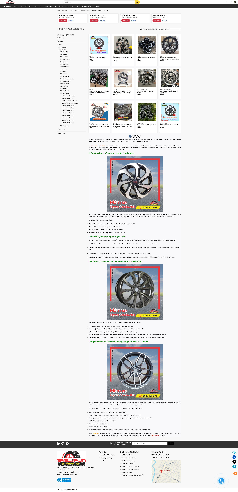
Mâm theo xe (75, 10)
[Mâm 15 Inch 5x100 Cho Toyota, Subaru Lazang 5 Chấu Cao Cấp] (123, 78)
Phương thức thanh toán (129, 458)
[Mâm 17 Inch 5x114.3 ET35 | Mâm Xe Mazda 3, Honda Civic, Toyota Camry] (99, 112)
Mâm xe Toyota (85, 10)
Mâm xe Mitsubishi (65, 81)
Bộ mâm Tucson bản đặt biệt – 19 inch (98, 58)
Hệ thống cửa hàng (106, 458)
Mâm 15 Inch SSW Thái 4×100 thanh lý (145, 92)
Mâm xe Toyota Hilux (67, 110)
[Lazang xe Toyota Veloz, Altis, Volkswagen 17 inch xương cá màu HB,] (170, 45)
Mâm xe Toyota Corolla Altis (70, 100)
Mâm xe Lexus (64, 74)
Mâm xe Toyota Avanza (68, 96)
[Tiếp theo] (139, 136)
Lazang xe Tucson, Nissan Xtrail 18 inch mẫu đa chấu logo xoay (99, 92)
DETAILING (47, 6)
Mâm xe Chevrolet (65, 59)
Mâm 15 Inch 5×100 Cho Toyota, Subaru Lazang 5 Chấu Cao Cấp (122, 92)
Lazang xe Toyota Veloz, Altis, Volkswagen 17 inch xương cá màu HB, (169, 58)
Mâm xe (27, 6)
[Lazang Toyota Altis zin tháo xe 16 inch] (147, 45)
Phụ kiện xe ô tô (61, 133)
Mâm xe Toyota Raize (68, 115)
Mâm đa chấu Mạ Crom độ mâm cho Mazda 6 (146, 125)
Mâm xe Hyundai (64, 66)
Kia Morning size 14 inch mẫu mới (122, 57)
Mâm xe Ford (63, 61)
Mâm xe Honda (64, 64)
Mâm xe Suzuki (64, 91)
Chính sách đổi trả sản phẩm (130, 466)
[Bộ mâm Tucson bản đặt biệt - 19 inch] (99, 45)
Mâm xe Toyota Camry (68, 98)
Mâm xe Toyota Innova (68, 113)
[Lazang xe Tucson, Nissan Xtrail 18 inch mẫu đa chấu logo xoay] (99, 78)
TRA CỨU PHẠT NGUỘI (83, 6)
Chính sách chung (127, 455)
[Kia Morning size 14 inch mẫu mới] (123, 45)
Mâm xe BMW (64, 57)
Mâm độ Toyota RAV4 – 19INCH (169, 124)
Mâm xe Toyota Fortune (68, 105)
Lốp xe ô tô (60, 41)
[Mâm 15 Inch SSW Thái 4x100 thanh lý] (147, 78)
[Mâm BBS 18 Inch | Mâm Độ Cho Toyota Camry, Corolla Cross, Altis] (123, 112)
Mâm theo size (62, 47)
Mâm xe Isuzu (64, 69)
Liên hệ (96, 6)
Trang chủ (7, 6)
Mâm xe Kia (63, 71)
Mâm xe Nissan (64, 83)
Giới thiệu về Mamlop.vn (107, 455)
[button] (34, 2)
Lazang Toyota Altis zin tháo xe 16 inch (146, 58)
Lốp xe (37, 6)
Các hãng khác (64, 52)
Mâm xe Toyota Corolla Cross (70, 103)
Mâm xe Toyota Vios (67, 120)
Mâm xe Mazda (64, 76)
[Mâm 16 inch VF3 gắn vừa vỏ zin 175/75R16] (170, 78)
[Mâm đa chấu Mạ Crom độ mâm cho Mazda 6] (147, 112)
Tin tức (68, 6)
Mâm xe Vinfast (64, 126)
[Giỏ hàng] (235, 2)
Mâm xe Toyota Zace (67, 122)
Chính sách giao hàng (128, 460)
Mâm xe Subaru (64, 88)
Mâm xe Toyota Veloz (68, 117)
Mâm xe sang (62, 129)
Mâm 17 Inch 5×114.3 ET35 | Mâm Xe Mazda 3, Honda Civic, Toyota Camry (98, 125)
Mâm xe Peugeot (64, 86)
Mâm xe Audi (63, 54)
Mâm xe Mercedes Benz (66, 79)
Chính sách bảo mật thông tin (130, 469)
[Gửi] (137, 2)
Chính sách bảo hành (128, 463)
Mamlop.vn (73, 489)
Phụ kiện (58, 6)
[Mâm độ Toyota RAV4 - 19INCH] (170, 112)
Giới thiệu (18, 6)
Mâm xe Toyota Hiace (68, 108)
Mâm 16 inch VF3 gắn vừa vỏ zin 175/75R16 (169, 92)
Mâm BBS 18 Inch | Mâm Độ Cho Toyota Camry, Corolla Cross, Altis (122, 125)
